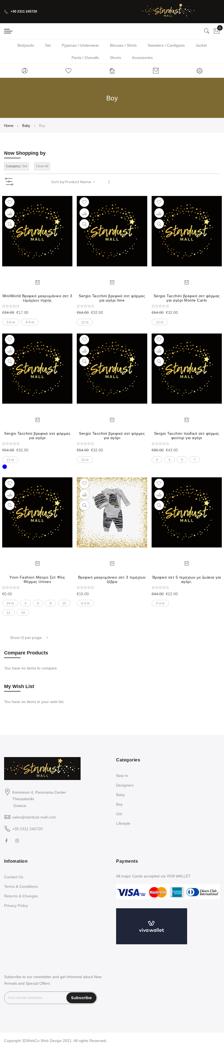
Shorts (115, 57)
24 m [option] (10, 603)
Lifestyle (123, 823)
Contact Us (13, 877)
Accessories (142, 57)
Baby (26, 126)
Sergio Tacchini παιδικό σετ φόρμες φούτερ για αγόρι (186, 435)
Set (48, 45)
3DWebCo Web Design (42, 1040)
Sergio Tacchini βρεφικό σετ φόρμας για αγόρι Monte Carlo (187, 298)
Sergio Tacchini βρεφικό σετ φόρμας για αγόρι (37, 435)
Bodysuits (25, 45)
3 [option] (157, 460)
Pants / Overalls (85, 57)
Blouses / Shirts (123, 45)
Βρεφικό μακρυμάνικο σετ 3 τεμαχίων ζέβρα (112, 579)
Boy (119, 804)
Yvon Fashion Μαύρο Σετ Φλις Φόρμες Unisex (37, 579)
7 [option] (195, 460)
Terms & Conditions (21, 886)
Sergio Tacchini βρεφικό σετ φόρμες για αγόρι (112, 435)
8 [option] (51, 603)
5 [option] (182, 460)
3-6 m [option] (11, 322)
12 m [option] (85, 322)
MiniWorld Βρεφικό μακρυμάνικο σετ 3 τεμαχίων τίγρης (37, 298)
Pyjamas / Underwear (80, 45)
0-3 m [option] (85, 603)
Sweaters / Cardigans (166, 45)
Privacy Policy (16, 905)
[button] (9, 202)
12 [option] (8, 613)
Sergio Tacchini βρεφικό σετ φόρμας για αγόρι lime (112, 298)
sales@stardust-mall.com (34, 817)
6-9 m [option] (30, 322)
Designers (125, 785)
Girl (119, 814)
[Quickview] (9, 224)
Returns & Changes (21, 896)
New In (122, 775)
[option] (4, 466)
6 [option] (38, 603)
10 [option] (64, 603)
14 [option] (23, 613)
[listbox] (37, 320)
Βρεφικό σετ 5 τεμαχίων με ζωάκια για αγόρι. (186, 579)
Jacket (201, 45)
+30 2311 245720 (24, 11)
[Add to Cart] (37, 282)
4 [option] (169, 460)
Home (9, 126)
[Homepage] (112, 71)
